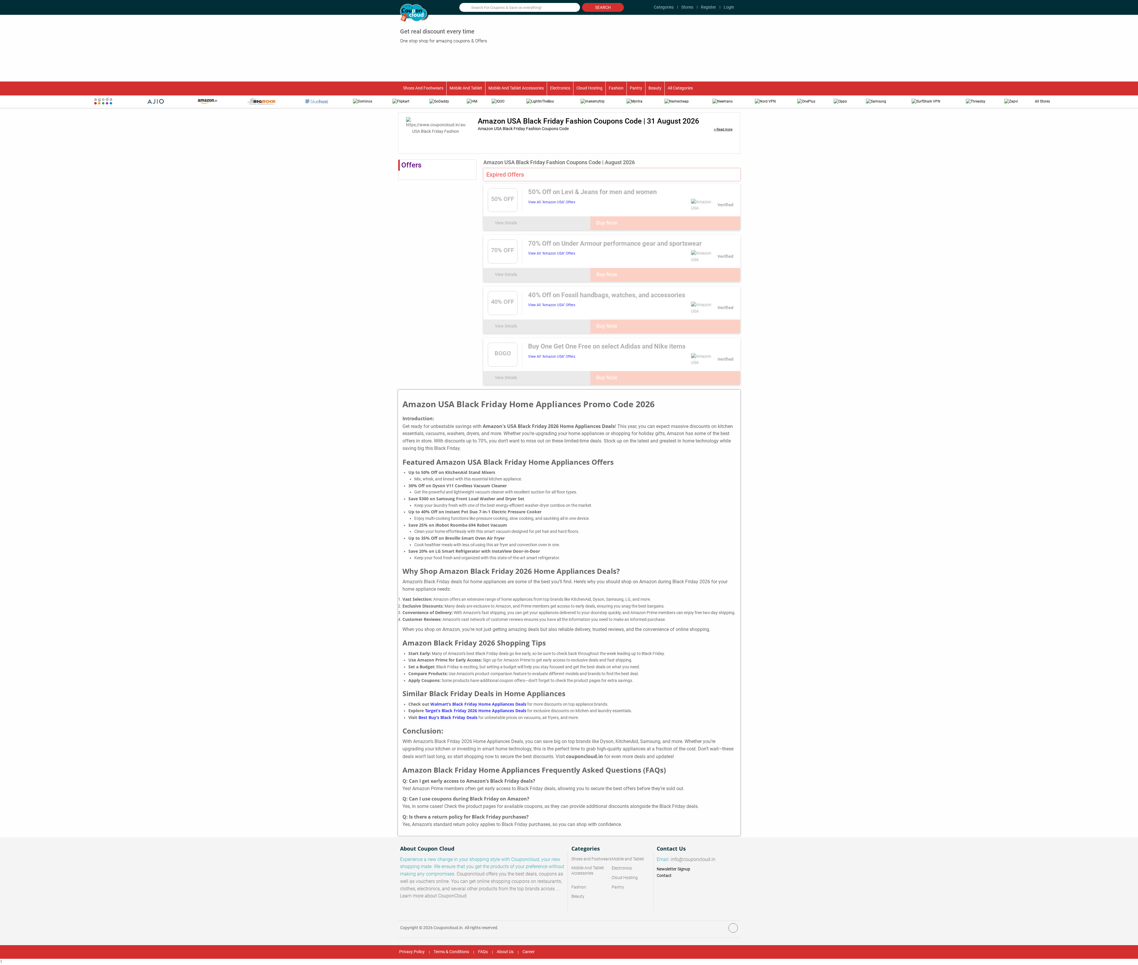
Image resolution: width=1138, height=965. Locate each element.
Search (603, 7)
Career (528, 951)
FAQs (483, 951)
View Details (506, 223)
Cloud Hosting (589, 88)
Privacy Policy (412, 951)
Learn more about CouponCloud (433, 896)
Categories (664, 7)
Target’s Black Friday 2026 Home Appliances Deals (475, 710)
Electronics (560, 88)
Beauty (654, 88)
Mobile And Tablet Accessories (516, 88)
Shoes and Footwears (423, 88)
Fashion (616, 88)
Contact (664, 875)
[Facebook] (733, 928)
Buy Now (606, 223)
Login (729, 7)
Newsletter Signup (673, 869)
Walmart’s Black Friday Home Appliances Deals (478, 704)
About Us (505, 951)
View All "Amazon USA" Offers (551, 202)
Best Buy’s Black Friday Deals (447, 717)
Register (708, 7)
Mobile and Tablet (466, 88)
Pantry (636, 88)
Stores (687, 7)
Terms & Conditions (451, 951)
